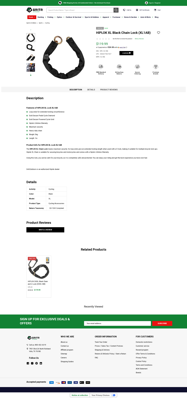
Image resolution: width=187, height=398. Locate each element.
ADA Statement (141, 369)
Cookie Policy (148, 361)
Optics (59, 17)
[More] (34, 17)
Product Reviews (109, 89)
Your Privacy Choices (101, 395)
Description (76, 89)
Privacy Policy (148, 357)
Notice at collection (80, 395)
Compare (125, 53)
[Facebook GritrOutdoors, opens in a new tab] (28, 363)
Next (30, 75)
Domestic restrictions (144, 342)
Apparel (106, 17)
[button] (111, 47)
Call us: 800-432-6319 (37, 345)
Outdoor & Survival (73, 17)
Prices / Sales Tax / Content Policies (109, 346)
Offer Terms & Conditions (145, 354)
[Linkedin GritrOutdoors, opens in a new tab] (40, 363)
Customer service (142, 346)
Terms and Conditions (148, 365)
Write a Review (139, 39)
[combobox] (80, 10)
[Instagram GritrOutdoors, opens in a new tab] (32, 363)
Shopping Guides (67, 362)
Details (91, 89)
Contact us (65, 346)
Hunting (41, 17)
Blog (156, 17)
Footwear (116, 17)
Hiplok (106, 28)
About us (64, 342)
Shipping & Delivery (102, 350)
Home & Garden (130, 17)
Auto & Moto (145, 17)
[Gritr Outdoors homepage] (34, 10)
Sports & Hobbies (92, 17)
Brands (138, 373)
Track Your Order (101, 342)
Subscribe (162, 323)
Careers (64, 358)
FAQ (96, 358)
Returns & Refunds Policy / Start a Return (110, 354)
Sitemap (64, 354)
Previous (30, 30)
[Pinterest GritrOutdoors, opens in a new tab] (36, 363)
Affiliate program (67, 350)
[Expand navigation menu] (45, 17)
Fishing (50, 17)
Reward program (142, 350)
